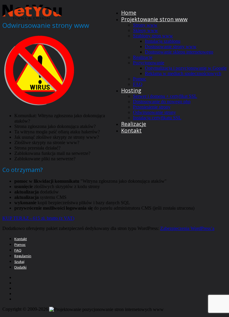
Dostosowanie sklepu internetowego (179, 51)
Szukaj (19, 261)
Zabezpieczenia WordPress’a (187, 228)
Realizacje (142, 57)
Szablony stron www (153, 35)
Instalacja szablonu (162, 41)
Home (128, 12)
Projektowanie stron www (154, 19)
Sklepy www (145, 30)
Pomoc (139, 78)
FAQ (138, 84)
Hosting (131, 90)
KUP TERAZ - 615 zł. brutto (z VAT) (38, 218)
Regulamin (22, 256)
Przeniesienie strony (152, 106)
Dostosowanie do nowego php (162, 101)
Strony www (145, 25)
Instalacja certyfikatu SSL (157, 117)
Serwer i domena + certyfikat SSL (165, 96)
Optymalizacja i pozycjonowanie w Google (186, 68)
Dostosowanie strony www (170, 46)
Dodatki (20, 267)
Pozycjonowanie (148, 62)
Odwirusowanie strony (154, 112)
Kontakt (131, 130)
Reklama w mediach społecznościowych (183, 73)
